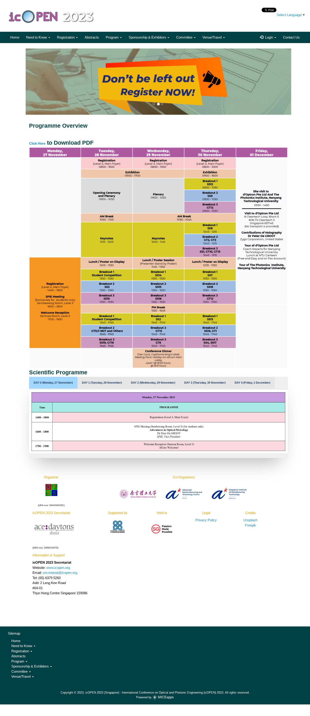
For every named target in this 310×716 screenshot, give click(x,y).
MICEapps (166, 697)
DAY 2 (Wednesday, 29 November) (153, 382)
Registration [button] (66, 37)
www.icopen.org (58, 568)
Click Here (37, 143)
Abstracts (92, 37)
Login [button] (268, 37)
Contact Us (291, 37)
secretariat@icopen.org (60, 573)
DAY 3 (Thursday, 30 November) (205, 382)
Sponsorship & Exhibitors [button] (148, 37)
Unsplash (250, 520)
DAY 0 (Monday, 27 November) (53, 382)
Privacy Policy (206, 520)
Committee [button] (184, 37)
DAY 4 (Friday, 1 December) (252, 382)
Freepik (250, 525)
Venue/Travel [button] (212, 37)
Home (14, 37)
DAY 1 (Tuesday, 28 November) (102, 382)
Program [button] (113, 37)
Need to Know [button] (37, 37)
